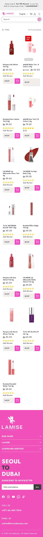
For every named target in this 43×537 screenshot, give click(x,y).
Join (37, 487)
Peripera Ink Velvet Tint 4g (10, 66)
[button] (39, 14)
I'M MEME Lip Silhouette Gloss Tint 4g (11, 173)
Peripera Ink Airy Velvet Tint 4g (9, 279)
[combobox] (21, 19)
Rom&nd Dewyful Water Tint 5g (9, 385)
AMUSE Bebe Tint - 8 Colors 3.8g (31, 66)
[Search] (39, 19)
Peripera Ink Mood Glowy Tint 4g (10, 333)
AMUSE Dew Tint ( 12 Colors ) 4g (31, 120)
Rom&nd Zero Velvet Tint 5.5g (11, 120)
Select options (14, 58)
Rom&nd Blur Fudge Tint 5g (30, 227)
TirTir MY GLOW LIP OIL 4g (31, 333)
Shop (7, 81)
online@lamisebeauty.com (15, 523)
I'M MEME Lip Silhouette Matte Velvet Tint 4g (29, 280)
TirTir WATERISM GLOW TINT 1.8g (9, 227)
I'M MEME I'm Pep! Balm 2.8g (30, 172)
